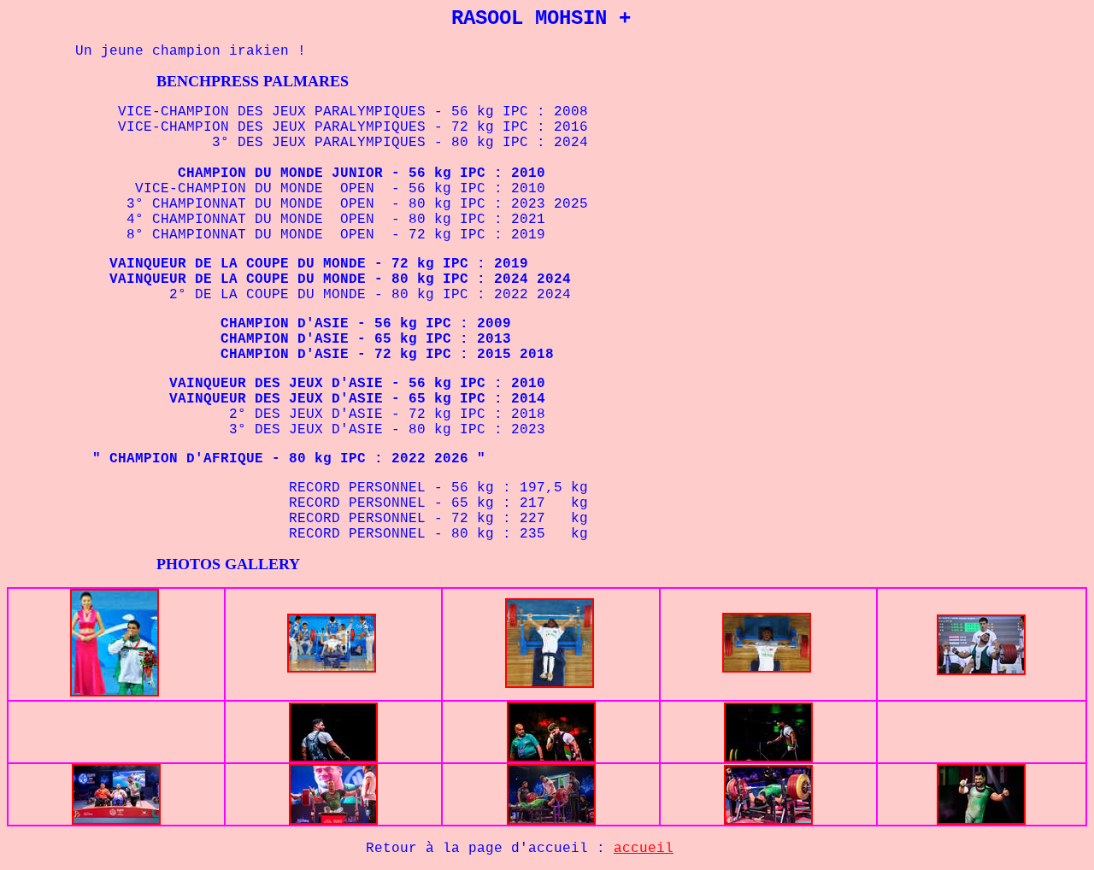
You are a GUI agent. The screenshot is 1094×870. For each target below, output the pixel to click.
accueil (643, 848)
